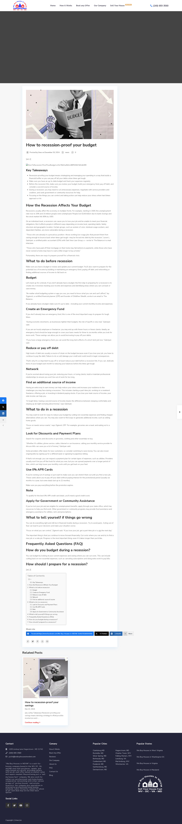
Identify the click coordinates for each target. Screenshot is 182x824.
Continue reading (32, 722)
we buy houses (21, 783)
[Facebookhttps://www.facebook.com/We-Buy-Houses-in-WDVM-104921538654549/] (3, 400)
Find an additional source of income (44, 600)
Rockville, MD (98, 753)
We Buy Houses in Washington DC (150, 757)
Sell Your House (120, 5)
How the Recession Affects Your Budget (43, 585)
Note (34, 609)
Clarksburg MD (98, 750)
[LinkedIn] (3, 413)
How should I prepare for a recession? (42, 622)
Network (35, 597)
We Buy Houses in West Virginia (150, 750)
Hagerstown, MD (122, 750)
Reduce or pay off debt (39, 595)
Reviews (52, 757)
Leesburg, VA (121, 758)
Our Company (100, 5)
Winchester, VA (122, 764)
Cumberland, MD (99, 761)
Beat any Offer (83, 5)
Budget (35, 590)
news (67, 152)
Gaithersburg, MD (100, 767)
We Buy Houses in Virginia (147, 763)
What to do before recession (39, 587)
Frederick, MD (98, 764)
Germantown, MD (100, 769)
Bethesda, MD (98, 758)
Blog (51, 775)
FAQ (50, 768)
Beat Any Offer (55, 753)
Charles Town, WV (123, 753)
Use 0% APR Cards (39, 607)
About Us (53, 764)
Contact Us (53, 771)
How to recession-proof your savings (42, 704)
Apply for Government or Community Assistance (48, 612)
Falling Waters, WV (123, 756)
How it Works (66, 5)
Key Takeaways (38, 582)
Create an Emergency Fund (41, 592)
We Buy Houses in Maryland (148, 770)
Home (53, 5)
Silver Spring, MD (99, 756)
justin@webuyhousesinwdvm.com (22, 756)
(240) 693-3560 (160, 5)
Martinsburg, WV (122, 761)
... (38, 718)
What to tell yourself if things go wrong (43, 614)
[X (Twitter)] (3, 407)
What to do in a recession (38, 602)
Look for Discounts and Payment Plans (45, 605)
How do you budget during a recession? (43, 619)
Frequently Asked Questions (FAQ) (41, 617)
